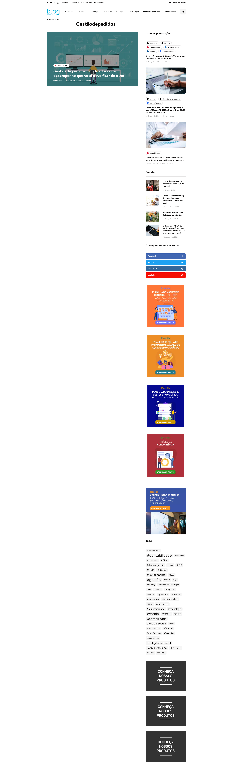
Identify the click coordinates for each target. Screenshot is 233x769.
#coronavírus (152, 560)
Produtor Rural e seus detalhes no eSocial (173, 213)
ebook (171, 623)
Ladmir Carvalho (157, 647)
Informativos (170, 11)
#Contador (179, 555)
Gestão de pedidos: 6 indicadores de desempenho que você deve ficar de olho (88, 73)
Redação (59, 81)
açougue (177, 614)
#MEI (149, 590)
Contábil (69, 11)
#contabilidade (159, 555)
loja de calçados (175, 648)
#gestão (154, 580)
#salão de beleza (170, 599)
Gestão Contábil (153, 638)
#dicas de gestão (155, 565)
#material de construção (168, 585)
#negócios (170, 589)
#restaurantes (153, 599)
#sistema (150, 604)
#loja (175, 580)
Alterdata (65, 2)
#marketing (151, 585)
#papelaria (163, 594)
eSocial (168, 628)
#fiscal (171, 575)
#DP (179, 565)
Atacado (108, 11)
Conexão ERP (86, 2)
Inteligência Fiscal (159, 643)
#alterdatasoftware (153, 550)
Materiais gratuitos (151, 11)
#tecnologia (174, 609)
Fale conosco (99, 2)
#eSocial (161, 570)
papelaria (150, 653)
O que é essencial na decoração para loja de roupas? (173, 184)
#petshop (176, 594)
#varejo (153, 614)
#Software (162, 604)
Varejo (95, 11)
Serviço (119, 11)
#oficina (150, 594)
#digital (170, 565)
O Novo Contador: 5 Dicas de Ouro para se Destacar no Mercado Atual (165, 57)
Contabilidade (156, 619)
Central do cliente (179, 3)
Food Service (154, 633)
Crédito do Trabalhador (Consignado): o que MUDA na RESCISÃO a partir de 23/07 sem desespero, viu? (165, 110)
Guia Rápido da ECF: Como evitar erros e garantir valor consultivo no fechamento (165, 159)
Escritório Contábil (153, 628)
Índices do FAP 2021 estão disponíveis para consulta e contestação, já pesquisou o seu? (174, 230)
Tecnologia (134, 11)
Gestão (82, 11)
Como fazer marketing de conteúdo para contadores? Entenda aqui (173, 199)
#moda (157, 589)
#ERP (150, 570)
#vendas (166, 614)
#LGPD (167, 580)
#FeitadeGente (156, 574)
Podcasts (75, 2)
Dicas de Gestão (156, 623)
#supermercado (156, 609)
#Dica (164, 560)
